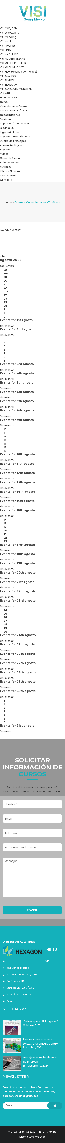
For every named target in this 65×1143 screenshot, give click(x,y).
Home (8, 202)
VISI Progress (8, 45)
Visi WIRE (5, 93)
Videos (4, 154)
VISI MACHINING (9, 54)
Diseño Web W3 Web (33, 1136)
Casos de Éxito (9, 175)
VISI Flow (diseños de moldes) (18, 71)
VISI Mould (6, 41)
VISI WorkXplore (9, 32)
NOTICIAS (6, 167)
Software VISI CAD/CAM (21, 974)
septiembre (7, 266)
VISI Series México (17, 968)
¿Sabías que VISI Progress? (40, 1021)
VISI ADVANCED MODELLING (16, 89)
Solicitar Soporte (10, 162)
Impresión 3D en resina (14, 123)
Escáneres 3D (8, 97)
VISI (48, 961)
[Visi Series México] (32, 13)
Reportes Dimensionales (15, 136)
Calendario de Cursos (13, 106)
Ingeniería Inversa (11, 132)
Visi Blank (5, 50)
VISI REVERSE (7, 80)
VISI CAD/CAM (8, 28)
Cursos (4, 102)
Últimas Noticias (10, 171)
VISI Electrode (8, 84)
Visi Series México (35, 1132)
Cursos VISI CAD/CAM (13, 110)
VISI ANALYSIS (8, 76)
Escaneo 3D (7, 128)
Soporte (5, 149)
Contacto (6, 180)
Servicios (5, 119)
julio (2, 256)
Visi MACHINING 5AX (12, 67)
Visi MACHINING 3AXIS (13, 63)
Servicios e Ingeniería (20, 994)
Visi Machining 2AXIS (12, 58)
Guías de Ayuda (10, 158)
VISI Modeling (8, 37)
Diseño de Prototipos (13, 141)
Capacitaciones (10, 115)
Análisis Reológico (11, 145)
